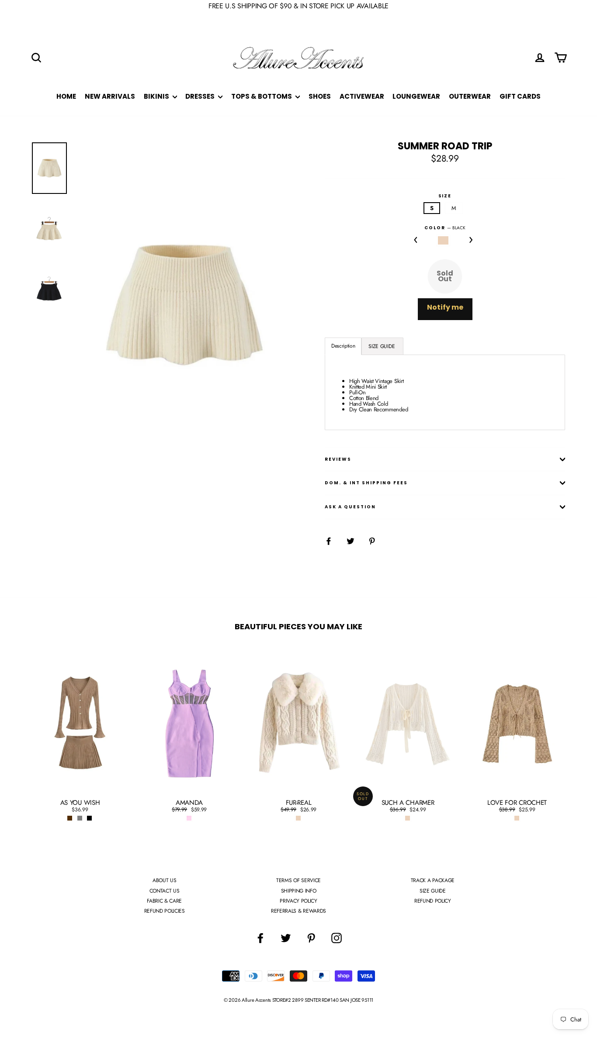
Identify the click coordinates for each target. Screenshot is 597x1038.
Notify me (445, 307)
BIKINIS (157, 96)
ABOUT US (164, 880)
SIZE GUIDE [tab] (382, 346)
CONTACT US (164, 891)
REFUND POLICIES (164, 911)
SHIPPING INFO (298, 891)
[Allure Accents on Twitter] (286, 938)
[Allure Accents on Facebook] (260, 938)
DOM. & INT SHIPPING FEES (366, 483)
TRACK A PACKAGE (433, 880)
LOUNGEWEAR (416, 96)
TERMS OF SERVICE (298, 880)
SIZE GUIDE (433, 891)
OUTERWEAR (470, 96)
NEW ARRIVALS (110, 96)
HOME (66, 96)
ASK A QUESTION (350, 507)
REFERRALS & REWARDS (298, 911)
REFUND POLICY (432, 901)
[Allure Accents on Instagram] (336, 938)
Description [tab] (343, 346)
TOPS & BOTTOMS (262, 96)
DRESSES (200, 96)
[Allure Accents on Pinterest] (311, 938)
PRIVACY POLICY (298, 901)
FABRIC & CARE (164, 901)
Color (444, 228)
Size (445, 196)
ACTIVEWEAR (362, 96)
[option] (184, 304)
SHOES (320, 96)
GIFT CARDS (520, 96)
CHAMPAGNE (443, 240)
